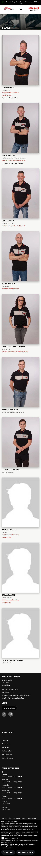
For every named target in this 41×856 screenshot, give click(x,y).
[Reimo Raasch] (20, 567)
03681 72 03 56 (13, 689)
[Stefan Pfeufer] (20, 382)
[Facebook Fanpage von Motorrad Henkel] (4, 714)
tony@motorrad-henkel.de (10, 92)
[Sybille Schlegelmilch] (20, 319)
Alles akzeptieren (25, 852)
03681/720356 (6, 95)
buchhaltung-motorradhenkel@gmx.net (15, 351)
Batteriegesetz (7, 754)
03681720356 (6, 537)
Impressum (5, 740)
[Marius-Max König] (20, 442)
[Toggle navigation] (20, 9)
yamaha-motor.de (9, 708)
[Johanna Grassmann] (20, 633)
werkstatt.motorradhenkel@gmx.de (13, 160)
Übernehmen (8, 852)
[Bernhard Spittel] (20, 256)
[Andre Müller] (20, 502)
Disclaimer (5, 747)
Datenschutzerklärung (28, 829)
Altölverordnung (7, 758)
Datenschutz (6, 744)
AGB (3, 737)
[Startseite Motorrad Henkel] (33, 9)
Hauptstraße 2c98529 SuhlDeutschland (7, 682)
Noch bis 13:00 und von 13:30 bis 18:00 (29, 2)
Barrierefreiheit (7, 751)
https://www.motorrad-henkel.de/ (19, 695)
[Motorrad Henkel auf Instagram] (10, 714)
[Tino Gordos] (20, 193)
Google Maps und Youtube (11, 838)
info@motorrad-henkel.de (10, 288)
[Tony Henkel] (20, 60)
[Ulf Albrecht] (20, 128)
